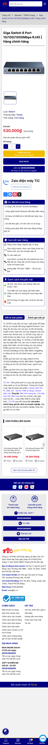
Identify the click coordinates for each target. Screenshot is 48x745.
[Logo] (5, 3)
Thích (8, 461)
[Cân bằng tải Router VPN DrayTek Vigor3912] (35, 436)
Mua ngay (24, 161)
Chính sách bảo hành (10, 626)
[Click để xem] (24, 69)
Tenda (19, 114)
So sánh (19, 461)
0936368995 (24, 518)
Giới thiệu (28, 613)
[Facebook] (20, 487)
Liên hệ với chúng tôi (21, 187)
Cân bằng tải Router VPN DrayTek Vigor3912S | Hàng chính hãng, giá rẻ (13, 450)
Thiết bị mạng (28, 391)
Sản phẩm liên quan (17, 421)
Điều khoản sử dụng (10, 610)
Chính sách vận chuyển (11, 616)
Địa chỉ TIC (24, 539)
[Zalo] (15, 487)
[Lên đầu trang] (5, 723)
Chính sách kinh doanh (11, 623)
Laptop (31, 388)
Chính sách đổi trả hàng (12, 620)
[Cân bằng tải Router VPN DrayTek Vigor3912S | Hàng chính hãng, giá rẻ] (13, 436)
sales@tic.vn (13, 590)
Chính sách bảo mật (33, 620)
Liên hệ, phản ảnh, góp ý (35, 610)
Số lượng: (7, 141)
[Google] (32, 487)
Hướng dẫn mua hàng (34, 616)
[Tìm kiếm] (38, 3)
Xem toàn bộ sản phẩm (22, 470)
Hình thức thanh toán (10, 613)
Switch (11, 111)
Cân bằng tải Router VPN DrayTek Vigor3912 (35, 449)
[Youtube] (26, 487)
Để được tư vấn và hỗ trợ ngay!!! (24, 169)
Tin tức (28, 623)
